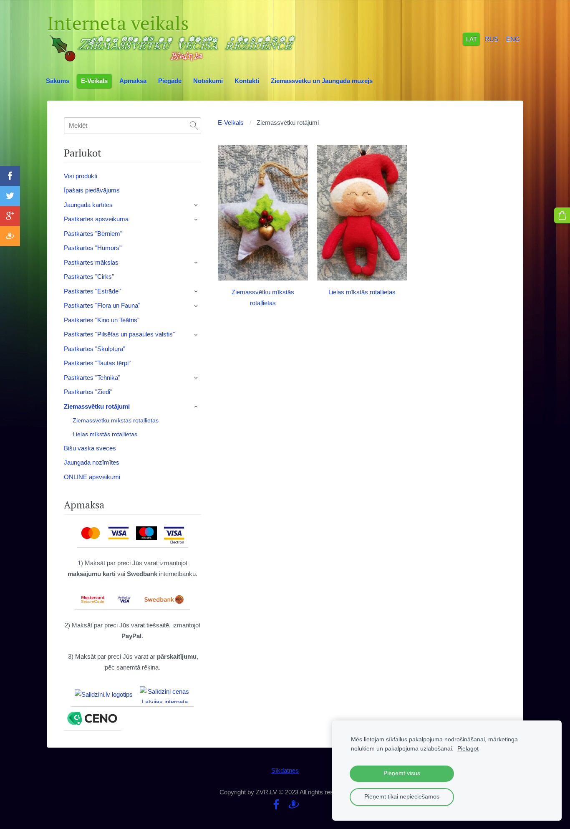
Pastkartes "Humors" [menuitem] (92, 247)
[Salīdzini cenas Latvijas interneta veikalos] (165, 694)
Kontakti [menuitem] (247, 80)
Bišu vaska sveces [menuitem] (90, 448)
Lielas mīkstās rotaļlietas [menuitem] (105, 434)
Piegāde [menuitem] (170, 80)
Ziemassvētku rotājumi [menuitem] (97, 406)
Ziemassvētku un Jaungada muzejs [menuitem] (322, 80)
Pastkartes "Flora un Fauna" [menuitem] (102, 305)
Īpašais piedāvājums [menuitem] (92, 190)
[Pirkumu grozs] (562, 215)
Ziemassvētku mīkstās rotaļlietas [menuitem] (116, 420)
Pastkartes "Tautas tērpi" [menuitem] (97, 362)
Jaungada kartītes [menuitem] (88, 204)
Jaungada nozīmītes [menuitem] (91, 462)
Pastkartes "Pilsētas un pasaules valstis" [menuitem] (119, 334)
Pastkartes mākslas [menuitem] (91, 262)
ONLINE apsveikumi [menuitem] (92, 476)
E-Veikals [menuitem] (94, 80)
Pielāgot (468, 749)
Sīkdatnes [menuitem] (285, 770)
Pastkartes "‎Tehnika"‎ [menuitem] (92, 377)
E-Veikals (231, 122)
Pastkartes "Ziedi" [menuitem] (88, 391)
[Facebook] (276, 804)
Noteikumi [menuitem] (208, 80)
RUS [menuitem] (491, 38)
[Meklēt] (194, 126)
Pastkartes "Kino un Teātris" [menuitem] (101, 320)
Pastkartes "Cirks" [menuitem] (89, 276)
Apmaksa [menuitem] (132, 80)
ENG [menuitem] (513, 38)
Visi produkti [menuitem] (80, 175)
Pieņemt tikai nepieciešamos (401, 797)
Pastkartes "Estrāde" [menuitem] (92, 291)
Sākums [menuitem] (57, 80)
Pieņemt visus (401, 773)
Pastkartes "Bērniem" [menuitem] (93, 233)
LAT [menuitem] (471, 38)
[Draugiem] (294, 804)
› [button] (196, 205)
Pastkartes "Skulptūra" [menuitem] (94, 348)
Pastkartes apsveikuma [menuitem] (96, 218)
